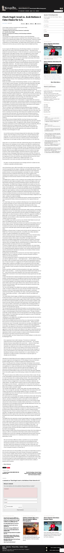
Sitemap (4, 548)
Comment (6, 488)
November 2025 (47, 109)
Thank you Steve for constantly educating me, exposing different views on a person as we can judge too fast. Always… (52, 134)
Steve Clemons (4, 23)
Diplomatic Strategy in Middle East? (52, 121)
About (31, 10)
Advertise (8, 547)
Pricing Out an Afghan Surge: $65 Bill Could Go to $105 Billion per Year (11, 521)
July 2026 (46, 104)
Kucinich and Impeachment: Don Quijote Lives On (12, 533)
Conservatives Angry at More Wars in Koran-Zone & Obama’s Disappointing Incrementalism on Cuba (12, 536)
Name (6, 499)
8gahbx (46, 124)
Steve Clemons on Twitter (55, 547)
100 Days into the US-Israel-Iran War (51, 93)
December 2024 (47, 111)
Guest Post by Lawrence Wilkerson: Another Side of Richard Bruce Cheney (12, 518)
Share (23, 23)
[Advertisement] (40, 3)
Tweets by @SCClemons (50, 86)
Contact (37, 10)
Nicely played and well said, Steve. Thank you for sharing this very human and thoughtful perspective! (52, 142)
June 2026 (46, 106)
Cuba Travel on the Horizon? (9, 542)
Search (62, 11)
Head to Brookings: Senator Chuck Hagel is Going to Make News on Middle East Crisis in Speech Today (32, 473)
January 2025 (46, 110)
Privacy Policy (15, 547)
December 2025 (47, 107)
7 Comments (38, 23)
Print (33, 23)
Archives (27, 10)
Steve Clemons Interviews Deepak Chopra (51, 44)
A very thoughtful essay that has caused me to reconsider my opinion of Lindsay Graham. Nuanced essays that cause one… (52, 149)
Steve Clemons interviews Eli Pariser (52, 62)
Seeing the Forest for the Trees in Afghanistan (11, 526)
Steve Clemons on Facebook (55, 550)
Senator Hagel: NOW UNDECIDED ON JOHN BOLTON (11, 530)
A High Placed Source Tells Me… (50, 97)
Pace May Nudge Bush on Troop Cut (11, 523)
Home (19, 11)
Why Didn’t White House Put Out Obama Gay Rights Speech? (12, 540)
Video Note (22, 10)
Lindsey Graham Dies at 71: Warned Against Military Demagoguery (32, 8)
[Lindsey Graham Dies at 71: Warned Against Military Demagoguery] (31, 528)
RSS (34, 10)
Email (28, 23)
